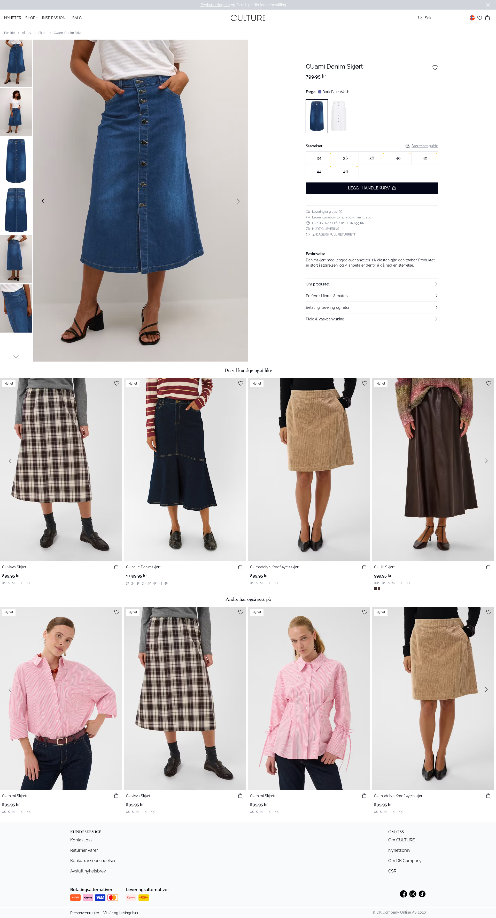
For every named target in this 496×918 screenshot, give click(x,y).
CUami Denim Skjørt (68, 33)
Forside (9, 33)
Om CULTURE (401, 840)
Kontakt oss (81, 840)
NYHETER (12, 18)
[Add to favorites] (435, 67)
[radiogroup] (372, 164)
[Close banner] (488, 5)
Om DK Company (405, 860)
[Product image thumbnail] (16, 63)
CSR (392, 871)
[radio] (319, 158)
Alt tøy (26, 33)
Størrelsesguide (425, 146)
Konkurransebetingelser (93, 860)
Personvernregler (84, 913)
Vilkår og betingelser (120, 913)
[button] (372, 284)
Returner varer (84, 850)
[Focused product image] (140, 201)
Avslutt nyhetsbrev (88, 871)
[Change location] (472, 18)
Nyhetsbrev (399, 850)
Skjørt (42, 33)
